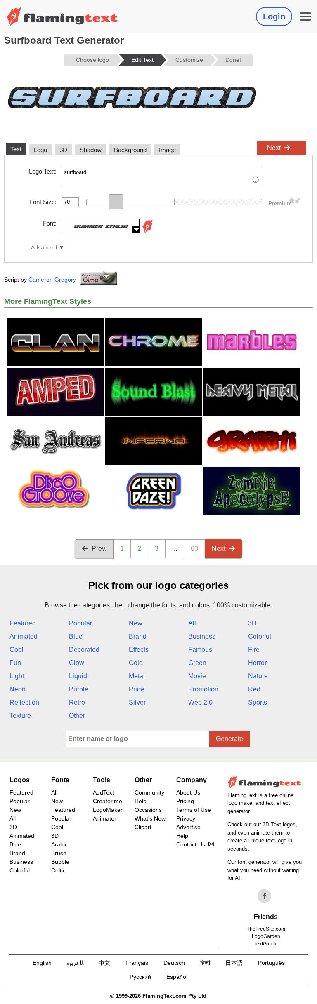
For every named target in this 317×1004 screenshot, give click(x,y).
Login (274, 16)
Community (149, 792)
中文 (104, 962)
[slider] (116, 201)
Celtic (58, 870)
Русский (140, 976)
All (192, 623)
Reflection (24, 702)
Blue (76, 636)
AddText (103, 792)
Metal (137, 676)
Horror (257, 662)
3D (252, 623)
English (42, 962)
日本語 (234, 962)
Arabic (59, 844)
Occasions (148, 809)
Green (197, 662)
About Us (188, 792)
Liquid (78, 676)
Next (274, 147)
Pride (136, 689)
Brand (138, 636)
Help (141, 801)
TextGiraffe (266, 944)
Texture (20, 715)
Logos (19, 779)
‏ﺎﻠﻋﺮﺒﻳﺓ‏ (75, 962)
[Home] (62, 16)
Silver (137, 702)
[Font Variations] (147, 231)
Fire (254, 649)
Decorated (84, 649)
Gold (136, 662)
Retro (77, 702)
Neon (17, 689)
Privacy (185, 818)
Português (271, 962)
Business (201, 636)
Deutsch (174, 962)
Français (136, 962)
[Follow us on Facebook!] (265, 896)
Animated (23, 636)
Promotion (203, 689)
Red (254, 689)
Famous (200, 649)
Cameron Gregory (52, 279)
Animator (104, 818)
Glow (76, 662)
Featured (22, 623)
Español (176, 976)
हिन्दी (205, 962)
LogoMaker (108, 809)
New (135, 623)
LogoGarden (266, 936)
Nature (258, 676)
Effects (139, 649)
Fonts (60, 779)
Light (16, 676)
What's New (150, 818)
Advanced (44, 248)
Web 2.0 (200, 702)
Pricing (185, 801)
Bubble (60, 861)
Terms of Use (193, 809)
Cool (16, 649)
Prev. (99, 548)
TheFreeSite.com (266, 929)
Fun (15, 662)
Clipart (143, 827)
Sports (257, 702)
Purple (78, 689)
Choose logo (92, 59)
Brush (58, 853)
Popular (80, 623)
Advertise (188, 827)
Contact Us (190, 844)
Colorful (259, 636)
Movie (197, 676)
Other (77, 715)
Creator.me (107, 801)
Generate (229, 738)
